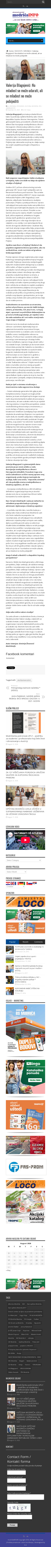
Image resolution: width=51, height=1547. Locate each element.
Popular (12, 942)
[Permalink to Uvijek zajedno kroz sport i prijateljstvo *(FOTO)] (10, 962)
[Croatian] (8, 883)
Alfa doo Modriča (14, 1304)
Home (11, 51)
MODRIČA (35, 106)
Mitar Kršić (25, 1334)
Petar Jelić (35, 1342)
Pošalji (12, 1525)
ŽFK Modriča (25, 1372)
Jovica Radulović (26, 1327)
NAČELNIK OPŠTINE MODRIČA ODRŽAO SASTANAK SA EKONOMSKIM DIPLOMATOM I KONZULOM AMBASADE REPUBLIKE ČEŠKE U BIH (24, 1432)
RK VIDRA (11, 1353)
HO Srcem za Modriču (16, 1323)
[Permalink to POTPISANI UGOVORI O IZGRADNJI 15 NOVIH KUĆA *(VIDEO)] (10, 953)
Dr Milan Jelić (12, 1315)
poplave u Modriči (26, 1346)
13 (25, 1257)
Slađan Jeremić (32, 1361)
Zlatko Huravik (13, 1372)
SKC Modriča (12, 1361)
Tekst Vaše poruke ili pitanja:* (19, 1493)
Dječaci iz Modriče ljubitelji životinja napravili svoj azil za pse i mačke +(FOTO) (28, 968)
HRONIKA (27, 51)
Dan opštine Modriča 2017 (17, 1308)
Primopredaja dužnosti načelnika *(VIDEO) (25, 688)
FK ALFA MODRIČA (36, 1315)
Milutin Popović (13, 1334)
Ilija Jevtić (37, 1323)
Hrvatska (29, 1323)
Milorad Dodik (36, 1330)
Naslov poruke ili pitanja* (17, 1485)
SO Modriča (12, 1365)
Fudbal (36, 1319)
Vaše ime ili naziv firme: (16, 1469)
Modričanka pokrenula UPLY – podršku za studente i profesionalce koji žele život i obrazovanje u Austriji (25, 738)
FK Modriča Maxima (15, 1319)
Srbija (20, 1365)
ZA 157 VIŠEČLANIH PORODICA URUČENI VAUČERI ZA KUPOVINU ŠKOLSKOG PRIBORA (25, 775)
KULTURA (28, 106)
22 (37, 1260)
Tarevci (27, 1365)
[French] (17, 883)
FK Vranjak (28, 1319)
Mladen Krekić (36, 1334)
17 (9, 1260)
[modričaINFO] (25, 19)
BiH (23, 1304)
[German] (21, 883)
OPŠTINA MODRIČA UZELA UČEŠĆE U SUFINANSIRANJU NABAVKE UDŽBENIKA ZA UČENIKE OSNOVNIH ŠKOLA (25, 811)
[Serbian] (35, 883)
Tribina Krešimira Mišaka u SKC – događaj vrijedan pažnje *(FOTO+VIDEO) (28, 979)
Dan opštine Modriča (34, 1304)
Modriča (11, 1338)
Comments (38, 942)
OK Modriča (12, 1342)
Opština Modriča (24, 1342)
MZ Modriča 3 (21, 1338)
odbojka (31, 1338)
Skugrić (21, 1361)
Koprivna (26, 1330)
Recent (25, 942)
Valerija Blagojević (24, 680)
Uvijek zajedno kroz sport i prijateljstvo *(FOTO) (25, 957)
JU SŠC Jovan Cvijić (14, 1330)
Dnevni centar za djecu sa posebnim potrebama (25, 1312)
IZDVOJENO (20, 106)
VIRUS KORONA (25, 1368)
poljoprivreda (13, 1346)
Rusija (19, 1353)
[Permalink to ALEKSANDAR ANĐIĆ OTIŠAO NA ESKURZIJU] (10, 994)
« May (8, 1270)
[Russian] (30, 883)
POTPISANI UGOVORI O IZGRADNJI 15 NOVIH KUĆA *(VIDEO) (29, 948)
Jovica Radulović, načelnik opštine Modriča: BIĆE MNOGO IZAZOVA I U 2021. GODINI (24, 697)
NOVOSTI (18, 51)
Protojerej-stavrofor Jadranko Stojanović (22, 1349)
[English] (12, 883)
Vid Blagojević (13, 1368)
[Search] (43, 2)
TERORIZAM (36, 1365)
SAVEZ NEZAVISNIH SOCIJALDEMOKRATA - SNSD (24, 1357)
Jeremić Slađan (13, 1327)
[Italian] (26, 883)
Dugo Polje (23, 1315)
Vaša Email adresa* (15, 1477)
